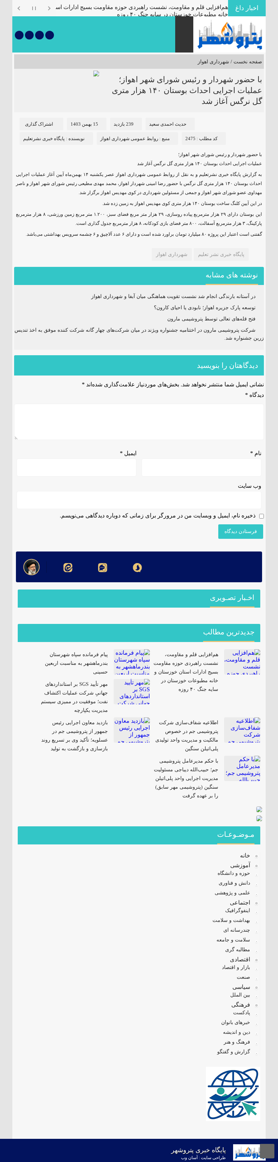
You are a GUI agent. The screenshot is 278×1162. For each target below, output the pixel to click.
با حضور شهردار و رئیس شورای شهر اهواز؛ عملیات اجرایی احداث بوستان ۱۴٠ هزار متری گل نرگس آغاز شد (187, 90)
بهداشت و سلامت (231, 920)
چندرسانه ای (236, 930)
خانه (245, 855)
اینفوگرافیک (237, 910)
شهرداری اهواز (213, 61)
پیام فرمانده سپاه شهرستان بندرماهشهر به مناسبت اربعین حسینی (76, 663)
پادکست (241, 1012)
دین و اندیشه (236, 1032)
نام (255, 453)
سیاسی (241, 987)
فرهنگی (240, 1005)
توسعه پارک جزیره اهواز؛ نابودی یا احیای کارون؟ (205, 307)
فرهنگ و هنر (237, 1042)
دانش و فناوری (234, 883)
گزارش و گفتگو (233, 1051)
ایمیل (128, 453)
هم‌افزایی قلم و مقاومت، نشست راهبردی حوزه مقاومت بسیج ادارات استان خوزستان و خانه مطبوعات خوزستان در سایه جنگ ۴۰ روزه (185, 672)
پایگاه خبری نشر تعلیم (221, 254)
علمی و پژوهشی (232, 892)
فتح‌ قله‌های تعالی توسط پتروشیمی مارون (211, 319)
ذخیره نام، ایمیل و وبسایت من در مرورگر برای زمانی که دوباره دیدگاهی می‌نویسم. (158, 515)
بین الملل (240, 995)
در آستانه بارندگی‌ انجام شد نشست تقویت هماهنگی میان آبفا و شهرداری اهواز (173, 296)
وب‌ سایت (249, 486)
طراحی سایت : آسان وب (203, 1157)
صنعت (243, 977)
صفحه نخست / (245, 61)
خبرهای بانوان (235, 1022)
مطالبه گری (237, 949)
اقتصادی (240, 959)
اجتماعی (240, 902)
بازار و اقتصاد (236, 967)
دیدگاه (254, 395)
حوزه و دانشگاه (234, 873)
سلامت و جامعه (233, 940)
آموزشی (240, 865)
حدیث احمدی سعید (167, 124)
